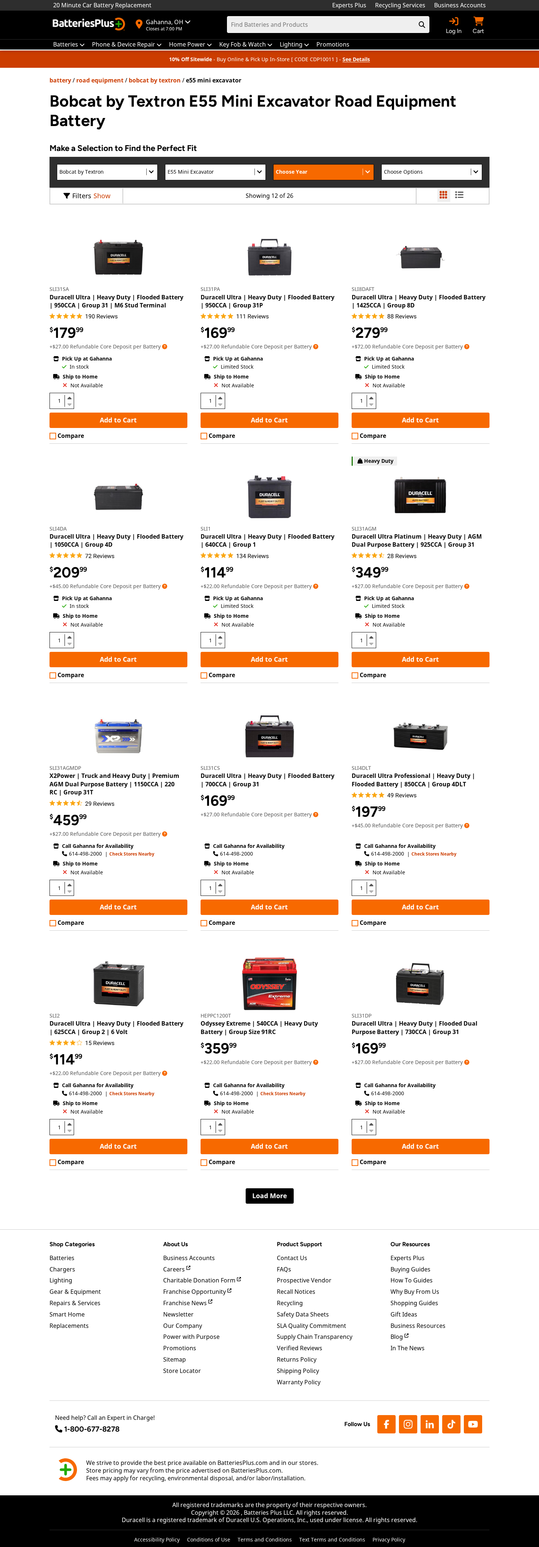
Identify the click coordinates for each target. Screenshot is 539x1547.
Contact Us (292, 1258)
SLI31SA (59, 288)
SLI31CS (210, 767)
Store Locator (182, 1371)
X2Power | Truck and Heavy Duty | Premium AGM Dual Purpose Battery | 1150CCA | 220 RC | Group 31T (114, 784)
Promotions (179, 1348)
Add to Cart (118, 420)
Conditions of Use (208, 1539)
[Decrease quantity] (69, 404)
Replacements (69, 1326)
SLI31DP (361, 1015)
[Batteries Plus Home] (90, 25)
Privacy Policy (389, 1539)
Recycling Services (400, 5)
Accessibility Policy (157, 1539)
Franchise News (185, 1303)
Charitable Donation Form (200, 1280)
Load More (269, 1195)
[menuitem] (69, 44)
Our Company (182, 1326)
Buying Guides (410, 1269)
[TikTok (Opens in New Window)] (451, 1424)
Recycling (290, 1303)
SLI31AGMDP (65, 767)
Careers (174, 1269)
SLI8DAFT (363, 288)
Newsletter (178, 1314)
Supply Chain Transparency (314, 1337)
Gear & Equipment (75, 1292)
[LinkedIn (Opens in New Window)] (430, 1424)
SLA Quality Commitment (311, 1326)
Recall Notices (296, 1292)
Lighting (61, 1280)
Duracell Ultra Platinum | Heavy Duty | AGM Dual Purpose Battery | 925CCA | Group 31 (417, 540)
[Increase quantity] (69, 398)
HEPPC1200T (216, 1015)
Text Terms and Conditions (332, 1539)
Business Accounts (460, 5)
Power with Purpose (191, 1337)
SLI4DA (58, 528)
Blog (397, 1337)
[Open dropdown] (164, 346)
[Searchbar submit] (422, 24)
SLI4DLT (361, 767)
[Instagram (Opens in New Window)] (408, 1424)
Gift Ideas (403, 1314)
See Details (356, 59)
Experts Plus (349, 5)
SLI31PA (210, 288)
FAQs (284, 1269)
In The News (407, 1348)
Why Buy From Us (414, 1292)
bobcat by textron (155, 80)
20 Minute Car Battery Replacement (102, 5)
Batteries (62, 1258)
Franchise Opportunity (195, 1292)
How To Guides (411, 1280)
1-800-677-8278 (92, 1429)
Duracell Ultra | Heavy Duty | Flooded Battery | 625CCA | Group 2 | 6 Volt (116, 1027)
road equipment (100, 80)
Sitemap (174, 1359)
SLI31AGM (364, 528)
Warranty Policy (298, 1382)
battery (60, 80)
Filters (81, 195)
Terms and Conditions (265, 1539)
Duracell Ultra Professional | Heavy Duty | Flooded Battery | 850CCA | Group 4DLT (413, 780)
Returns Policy (296, 1359)
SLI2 (55, 1015)
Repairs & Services (75, 1303)
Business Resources (417, 1326)
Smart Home (67, 1314)
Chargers (62, 1269)
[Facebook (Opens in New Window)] (386, 1424)
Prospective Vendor (304, 1280)
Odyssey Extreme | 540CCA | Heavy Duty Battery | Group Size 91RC (259, 1027)
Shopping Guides (414, 1303)
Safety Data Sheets (303, 1314)
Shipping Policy (298, 1371)
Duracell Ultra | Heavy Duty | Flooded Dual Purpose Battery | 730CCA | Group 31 (414, 1027)
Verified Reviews (299, 1348)
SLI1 (206, 528)
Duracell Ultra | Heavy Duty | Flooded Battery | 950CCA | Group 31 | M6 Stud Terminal (116, 301)
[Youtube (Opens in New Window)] (473, 1424)
